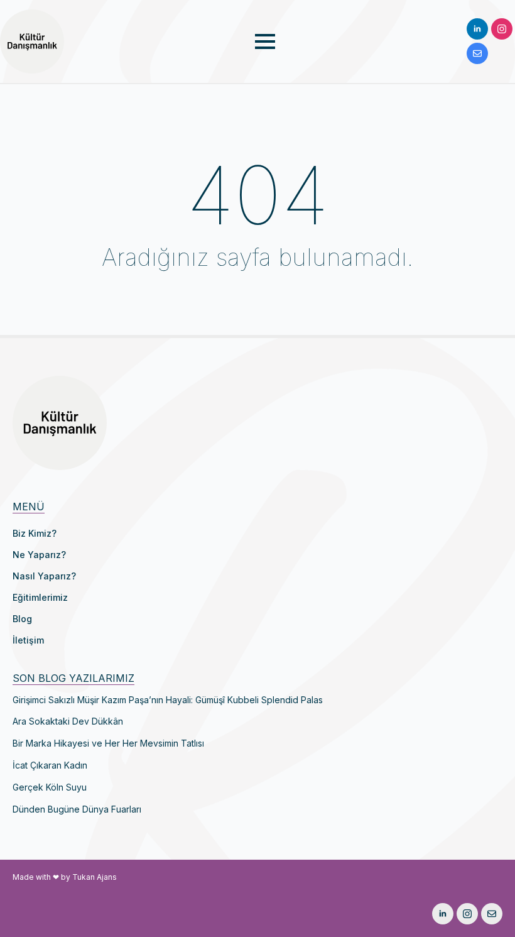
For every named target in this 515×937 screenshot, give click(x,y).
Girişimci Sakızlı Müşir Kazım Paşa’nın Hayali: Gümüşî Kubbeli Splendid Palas (168, 700)
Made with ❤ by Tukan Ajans (65, 877)
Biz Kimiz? (35, 533)
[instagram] (501, 29)
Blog (22, 618)
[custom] (477, 53)
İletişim (28, 640)
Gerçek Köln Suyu (50, 787)
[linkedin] (477, 29)
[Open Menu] (265, 41)
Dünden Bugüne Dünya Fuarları (77, 809)
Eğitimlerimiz (40, 597)
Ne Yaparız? (39, 554)
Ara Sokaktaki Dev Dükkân (68, 721)
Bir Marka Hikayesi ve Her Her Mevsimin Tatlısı (108, 743)
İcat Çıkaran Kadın (50, 765)
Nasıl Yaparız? (44, 576)
